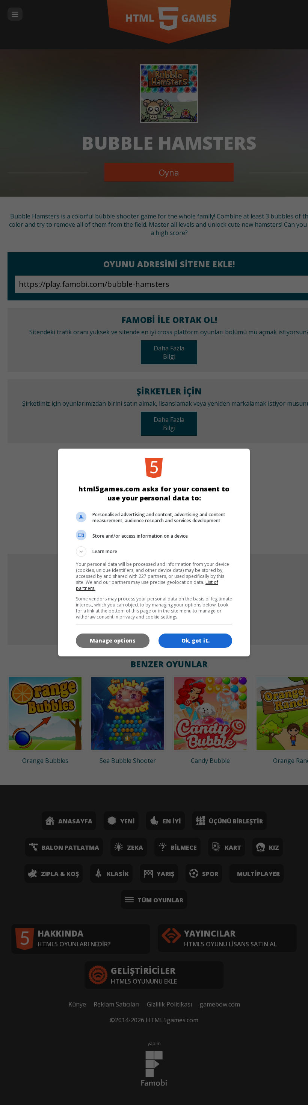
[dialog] (154, 552)
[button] (154, 551)
